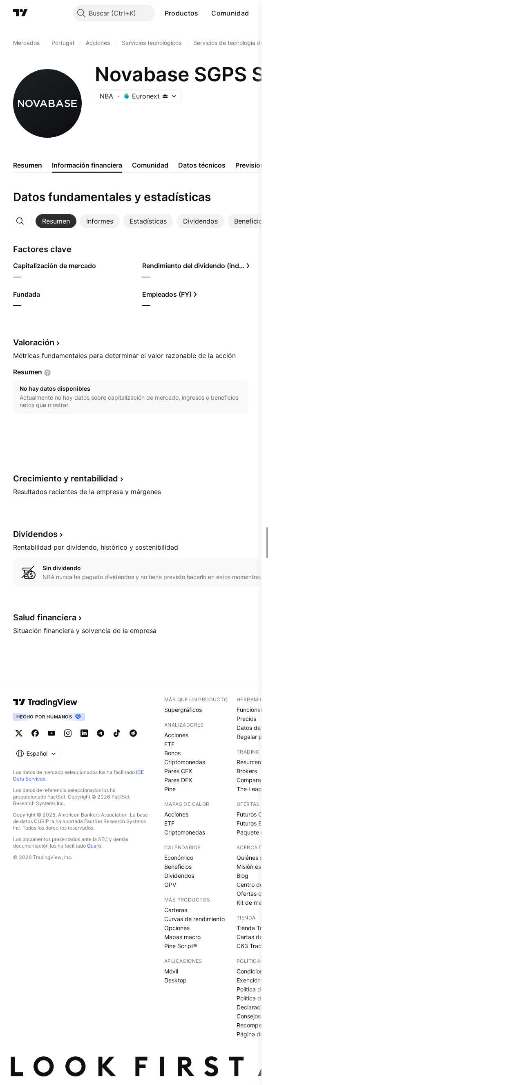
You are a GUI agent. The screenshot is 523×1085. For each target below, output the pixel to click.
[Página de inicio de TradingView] (20, 13)
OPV (170, 884)
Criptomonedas (184, 761)
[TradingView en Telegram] (100, 733)
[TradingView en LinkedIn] (84, 733)
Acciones (176, 735)
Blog (242, 875)
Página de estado (260, 1034)
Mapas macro (182, 936)
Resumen (249, 761)
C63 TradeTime (257, 945)
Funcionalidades (258, 709)
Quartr (94, 846)
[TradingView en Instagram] (68, 733)
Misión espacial (257, 866)
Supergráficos (183, 709)
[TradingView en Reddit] (133, 733)
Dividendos (179, 875)
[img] (165, 96)
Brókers (247, 770)
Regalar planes (256, 736)
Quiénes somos (257, 857)
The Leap (249, 788)
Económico (178, 857)
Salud (44, 617)
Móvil (171, 971)
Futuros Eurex (255, 823)
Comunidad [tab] (150, 165)
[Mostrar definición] (47, 372)
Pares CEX (178, 770)
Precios (246, 718)
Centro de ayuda (259, 884)
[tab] (56, 221)
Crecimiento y (65, 478)
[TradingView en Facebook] (35, 733)
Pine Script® (180, 945)
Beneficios (178, 866)
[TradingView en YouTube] (51, 733)
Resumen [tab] (27, 165)
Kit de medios (255, 902)
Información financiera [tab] (87, 165)
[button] (204, 13)
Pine (170, 788)
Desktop (175, 980)
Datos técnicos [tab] (202, 165)
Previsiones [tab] (253, 165)
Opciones (177, 927)
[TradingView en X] (19, 733)
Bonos (172, 752)
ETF (169, 743)
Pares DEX (178, 779)
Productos (182, 13)
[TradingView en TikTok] (117, 733)
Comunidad (230, 13)
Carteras (175, 909)
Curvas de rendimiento (194, 918)
